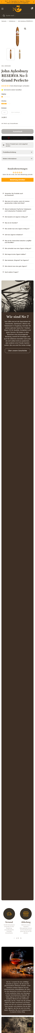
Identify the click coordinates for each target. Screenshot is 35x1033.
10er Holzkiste (15, 112)
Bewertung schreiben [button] (17, 180)
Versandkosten (14, 123)
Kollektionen (12, 21)
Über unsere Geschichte (17, 351)
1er (5, 112)
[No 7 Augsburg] (17, 9)
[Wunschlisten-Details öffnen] (29, 1024)
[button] (32, 9)
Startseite (3, 21)
